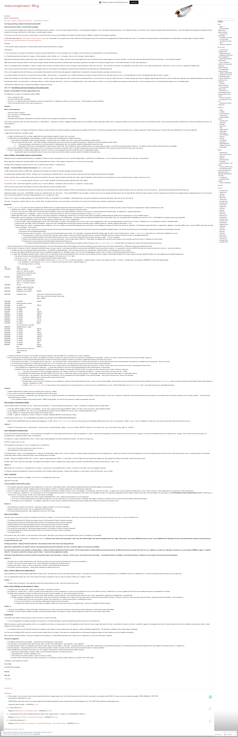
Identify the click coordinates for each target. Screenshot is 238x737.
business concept (96, 213)
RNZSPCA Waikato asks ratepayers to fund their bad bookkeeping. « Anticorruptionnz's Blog (40, 723)
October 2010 (223, 222)
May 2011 (222, 210)
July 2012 (222, 194)
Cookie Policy (36, 734)
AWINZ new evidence (225, 53)
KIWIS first (222, 158)
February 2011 (223, 215)
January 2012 (223, 199)
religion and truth (224, 129)
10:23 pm (55, 717)
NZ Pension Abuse (224, 159)
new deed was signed (63, 260)
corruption (13, 20)
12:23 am (49, 710)
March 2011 (223, 213)
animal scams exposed (225, 154)
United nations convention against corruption (34, 38)
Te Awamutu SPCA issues (226, 166)
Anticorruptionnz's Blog (21, 5)
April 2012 (222, 196)
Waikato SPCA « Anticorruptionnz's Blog (26, 710)
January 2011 (223, 217)
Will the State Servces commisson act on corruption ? (224, 80)
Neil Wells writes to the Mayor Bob (37, 385)
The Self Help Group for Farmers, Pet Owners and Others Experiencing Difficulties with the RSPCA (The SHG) (225, 172)
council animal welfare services (106, 243)
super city (222, 136)
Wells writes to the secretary (63, 421)
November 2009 (224, 242)
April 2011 (222, 212)
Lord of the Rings (224, 39)
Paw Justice (223, 161)
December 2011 (224, 201)
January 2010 (223, 238)
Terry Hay (222, 138)
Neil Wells (222, 124)
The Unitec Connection (225, 44)
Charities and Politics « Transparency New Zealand (29, 717)
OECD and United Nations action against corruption (223, 30)
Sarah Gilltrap (223, 133)
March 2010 (223, 235)
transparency (20, 20)
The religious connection (226, 37)
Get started (134, 2)
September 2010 (224, 224)
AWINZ (221, 110)
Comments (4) (8, 688)
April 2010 (222, 233)
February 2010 (223, 236)
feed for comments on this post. (14, 729)
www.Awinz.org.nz (165, 381)
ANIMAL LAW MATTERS (226, 73)
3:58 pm (77, 723)
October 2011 (223, 204)
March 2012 (223, 197)
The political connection (226, 41)
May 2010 (222, 231)
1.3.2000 (129, 223)
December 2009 (224, 240)
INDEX (221, 26)
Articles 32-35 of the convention (13, 180)
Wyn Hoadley (28, 20)
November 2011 (224, 203)
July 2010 (222, 227)
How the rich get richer (225, 97)
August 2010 (223, 226)
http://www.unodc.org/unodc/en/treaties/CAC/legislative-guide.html (22, 40)
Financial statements (46, 262)
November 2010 (224, 220)
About (221, 42)
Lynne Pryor (223, 122)
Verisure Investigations (225, 182)
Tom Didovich (223, 140)
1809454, (148, 217)
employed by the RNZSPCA (31, 258)
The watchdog (223, 177)
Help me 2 (222, 156)
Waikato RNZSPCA (224, 143)
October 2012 (223, 192)
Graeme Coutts (223, 115)
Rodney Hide (223, 131)
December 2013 (224, 190)
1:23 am (36, 704)
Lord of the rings (224, 120)
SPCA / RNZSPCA (224, 134)
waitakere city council (225, 145)
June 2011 (222, 208)
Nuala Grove (223, 126)
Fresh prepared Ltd (224, 113)
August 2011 (223, 206)
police (221, 127)
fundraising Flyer (141, 233)
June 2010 (222, 229)
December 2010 (224, 219)
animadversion (223, 152)
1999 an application (15, 207)
